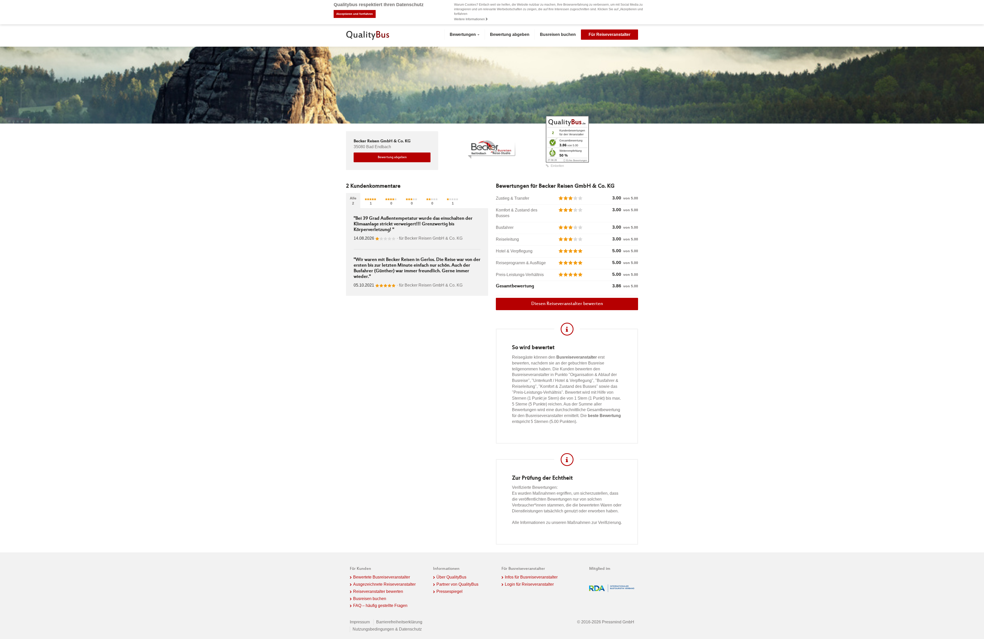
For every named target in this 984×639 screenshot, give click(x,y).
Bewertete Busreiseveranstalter (381, 577)
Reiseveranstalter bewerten (378, 591)
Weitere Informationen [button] (470, 19)
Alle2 (353, 200)
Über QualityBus (451, 577)
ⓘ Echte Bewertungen (575, 160)
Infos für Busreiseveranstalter (531, 577)
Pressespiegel (449, 591)
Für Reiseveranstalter (609, 34)
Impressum (360, 622)
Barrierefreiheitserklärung (399, 622)
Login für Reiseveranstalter (529, 584)
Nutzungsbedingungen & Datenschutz (387, 629)
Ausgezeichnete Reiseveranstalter (384, 584)
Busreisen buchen (558, 34)
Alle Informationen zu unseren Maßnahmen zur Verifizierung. (567, 522)
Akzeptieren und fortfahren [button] (354, 13)
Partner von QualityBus (457, 584)
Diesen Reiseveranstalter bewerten (567, 304)
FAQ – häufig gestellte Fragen (380, 605)
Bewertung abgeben (509, 34)
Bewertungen (463, 34)
